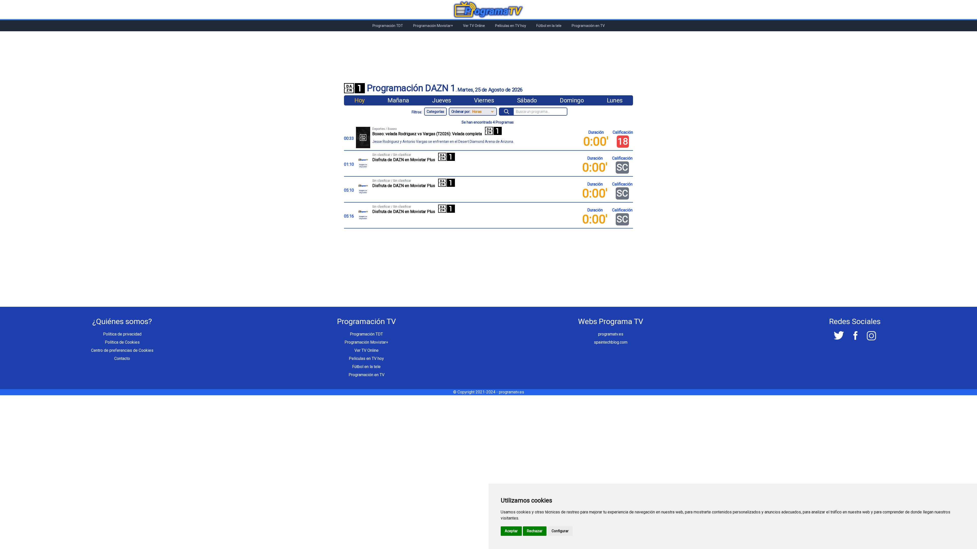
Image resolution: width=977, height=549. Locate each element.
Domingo (572, 100)
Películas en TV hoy (510, 26)
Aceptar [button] (511, 531)
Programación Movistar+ (433, 26)
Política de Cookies (122, 342)
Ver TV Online (474, 26)
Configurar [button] (560, 531)
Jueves (441, 100)
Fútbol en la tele (549, 26)
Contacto (122, 358)
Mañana (398, 100)
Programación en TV (588, 26)
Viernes (484, 100)
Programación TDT (387, 26)
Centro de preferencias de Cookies (122, 350)
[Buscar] (506, 111)
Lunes (615, 100)
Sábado (527, 100)
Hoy (359, 100)
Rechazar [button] (534, 531)
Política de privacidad (122, 334)
